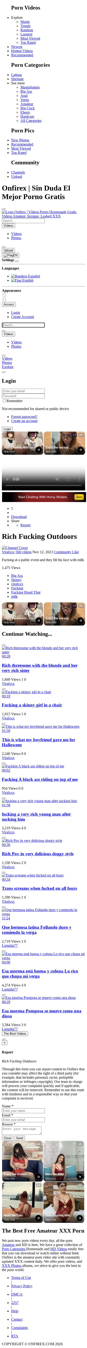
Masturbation (30, 87)
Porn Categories (14, 1249)
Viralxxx (8, 552)
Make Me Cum (54, 1174)
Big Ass (26, 91)
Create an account (24, 421)
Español (33, 276)
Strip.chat (9, 451)
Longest (26, 34)
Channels (18, 172)
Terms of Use (21, 1278)
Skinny (16, 580)
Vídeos (16, 234)
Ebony (25, 112)
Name (7, 1106)
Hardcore (27, 116)
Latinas (16, 75)
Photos (16, 238)
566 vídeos (24, 552)
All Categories (31, 121)
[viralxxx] (15, 548)
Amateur (26, 104)
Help (14, 1311)
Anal (24, 96)
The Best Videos (15, 1033)
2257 (15, 1303)
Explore (7, 367)
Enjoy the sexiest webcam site (57, 448)
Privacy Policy (21, 1286)
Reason (9, 1124)
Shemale (17, 79)
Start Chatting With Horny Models (16, 448)
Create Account (22, 317)
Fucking (17, 588)
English (27, 280)
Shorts (25, 22)
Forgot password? (24, 417)
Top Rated (28, 43)
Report (25, 525)
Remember (14, 401)
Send (19, 1138)
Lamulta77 (10, 945)
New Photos (20, 140)
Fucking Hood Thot (25, 592)
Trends (25, 26)
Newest (16, 47)
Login (15, 313)
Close (7, 1138)
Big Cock (27, 108)
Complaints (19, 1328)
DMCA (17, 1294)
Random (26, 30)
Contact (17, 1319)
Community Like (66, 552)
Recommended (22, 55)
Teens (24, 100)
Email (7, 1115)
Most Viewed (30, 38)
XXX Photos (12, 1266)
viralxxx (17, 584)
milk (14, 596)
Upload (16, 176)
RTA (14, 1336)
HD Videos (58, 1249)
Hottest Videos (22, 51)
